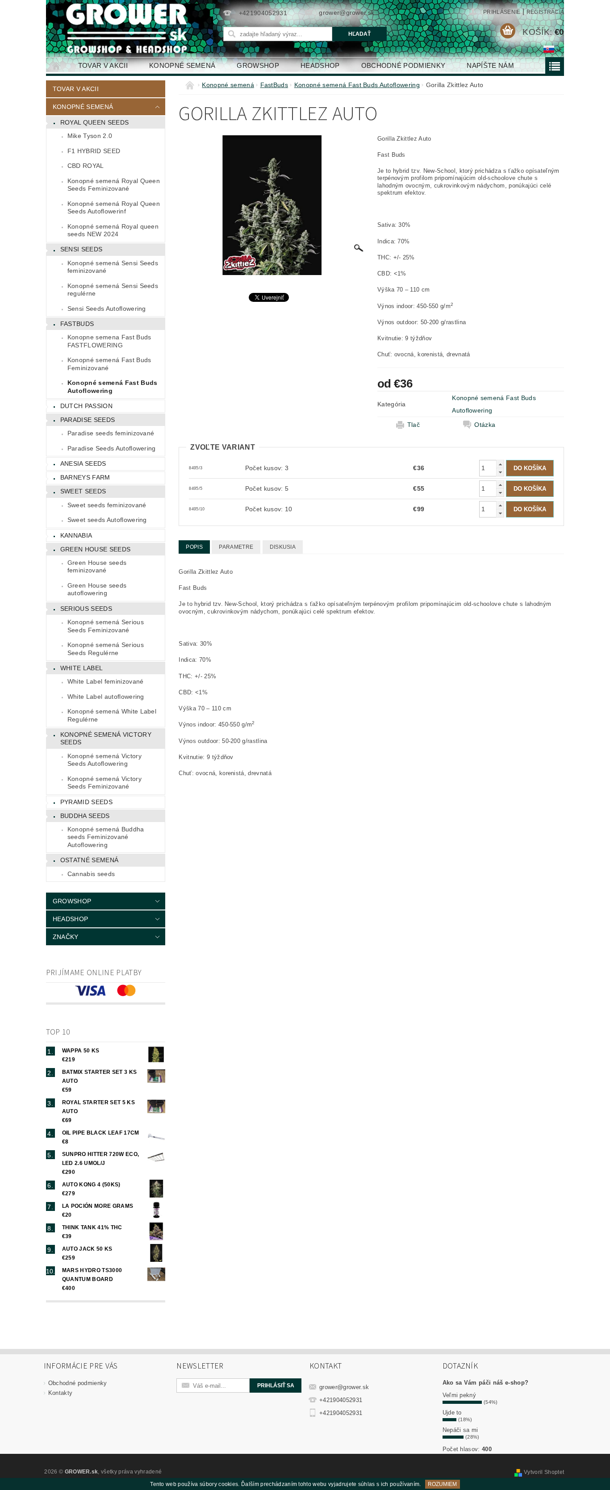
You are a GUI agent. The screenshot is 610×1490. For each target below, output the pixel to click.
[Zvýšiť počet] (500, 464)
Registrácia (545, 12)
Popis (194, 547)
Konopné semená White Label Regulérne (111, 715)
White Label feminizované (105, 681)
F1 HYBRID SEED (93, 150)
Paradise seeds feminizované (111, 433)
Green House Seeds (95, 549)
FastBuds (77, 323)
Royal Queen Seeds (94, 122)
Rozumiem (442, 1484)
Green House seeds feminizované (96, 566)
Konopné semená (182, 65)
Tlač (413, 424)
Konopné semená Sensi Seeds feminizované (112, 267)
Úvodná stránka (56, 65)
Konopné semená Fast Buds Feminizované (109, 363)
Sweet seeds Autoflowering (107, 519)
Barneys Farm (85, 477)
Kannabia (76, 535)
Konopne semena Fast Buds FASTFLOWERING (109, 341)
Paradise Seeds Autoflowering (111, 448)
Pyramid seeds (86, 802)
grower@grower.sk (344, 1387)
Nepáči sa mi (460, 1430)
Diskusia (283, 547)
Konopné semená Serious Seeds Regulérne (105, 648)
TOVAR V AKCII (103, 65)
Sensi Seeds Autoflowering (106, 308)
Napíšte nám (490, 65)
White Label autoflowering (105, 696)
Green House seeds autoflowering (96, 589)
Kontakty (60, 1393)
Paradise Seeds (87, 419)
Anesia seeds (83, 463)
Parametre (236, 547)
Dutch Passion (86, 405)
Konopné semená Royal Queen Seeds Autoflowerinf (113, 207)
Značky (66, 936)
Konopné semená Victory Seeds (105, 738)
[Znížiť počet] (500, 472)
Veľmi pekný (459, 1395)
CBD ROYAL (85, 165)
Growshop (258, 65)
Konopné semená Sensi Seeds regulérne (112, 289)
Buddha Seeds (85, 815)
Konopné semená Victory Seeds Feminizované (104, 782)
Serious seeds (86, 608)
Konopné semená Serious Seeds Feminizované (105, 626)
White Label (81, 668)
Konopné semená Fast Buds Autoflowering (112, 386)
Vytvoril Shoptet (544, 1472)
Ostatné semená (89, 860)
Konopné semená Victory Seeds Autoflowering (104, 760)
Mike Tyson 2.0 (89, 135)
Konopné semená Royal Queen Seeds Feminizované (113, 184)
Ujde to (452, 1412)
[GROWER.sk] (130, 28)
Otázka (484, 424)
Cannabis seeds (91, 873)
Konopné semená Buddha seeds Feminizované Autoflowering (105, 837)
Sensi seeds (81, 249)
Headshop (320, 65)
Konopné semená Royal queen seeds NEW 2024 (113, 230)
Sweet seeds (83, 491)
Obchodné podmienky (403, 65)
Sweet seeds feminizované (106, 505)
